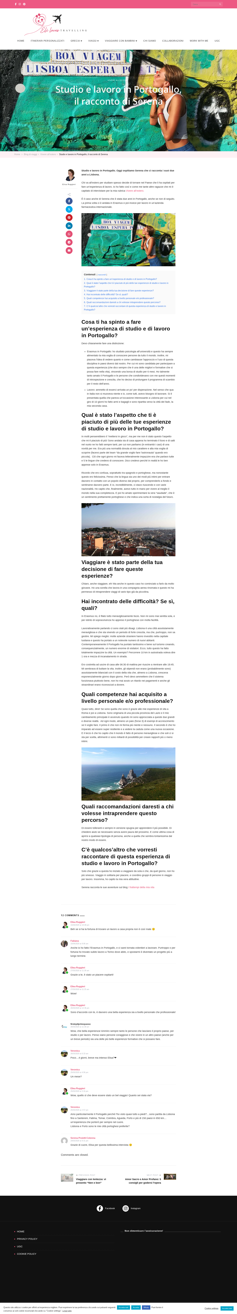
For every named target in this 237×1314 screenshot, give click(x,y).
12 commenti (124, 120)
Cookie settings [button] (211, 1308)
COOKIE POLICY (26, 1254)
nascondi (102, 275)
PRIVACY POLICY (27, 1239)
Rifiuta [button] (146, 1307)
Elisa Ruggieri (69, 184)
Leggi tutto (67, 1311)
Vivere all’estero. (135, 190)
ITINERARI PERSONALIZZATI (47, 41)
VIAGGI (92, 41)
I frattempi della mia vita (141, 887)
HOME (20, 41)
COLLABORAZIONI (173, 41)
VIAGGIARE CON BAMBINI (120, 41)
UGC (217, 41)
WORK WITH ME (199, 41)
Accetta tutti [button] (123, 1307)
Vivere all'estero (118, 80)
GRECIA (75, 41)
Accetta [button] (136, 1307)
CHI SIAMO (149, 41)
